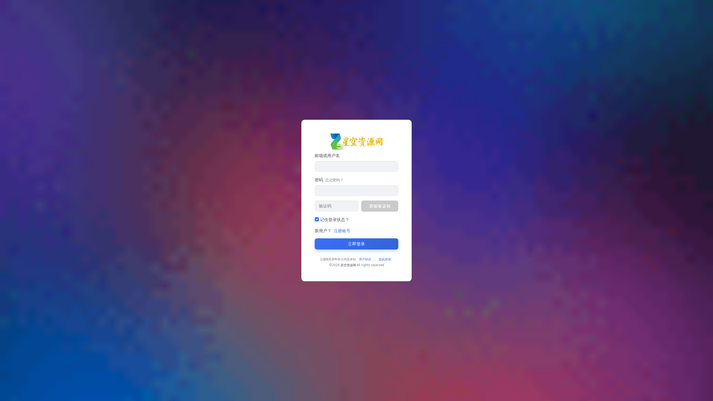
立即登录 (356, 244)
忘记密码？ (334, 179)
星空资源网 (348, 265)
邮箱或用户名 (327, 155)
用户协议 (365, 259)
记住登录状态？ (334, 219)
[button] (379, 206)
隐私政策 (385, 259)
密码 (329, 179)
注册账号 (342, 230)
